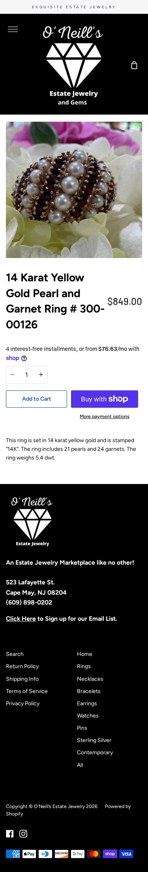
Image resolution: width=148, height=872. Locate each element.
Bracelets (89, 691)
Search (15, 654)
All (80, 765)
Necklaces (90, 679)
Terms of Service (27, 691)
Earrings (87, 703)
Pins (82, 728)
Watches (88, 715)
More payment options (104, 416)
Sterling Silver (94, 740)
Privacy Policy (22, 703)
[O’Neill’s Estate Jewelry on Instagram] (23, 834)
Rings (84, 666)
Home (84, 654)
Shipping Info (22, 679)
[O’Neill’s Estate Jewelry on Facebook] (10, 834)
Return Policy (22, 666)
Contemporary (95, 752)
